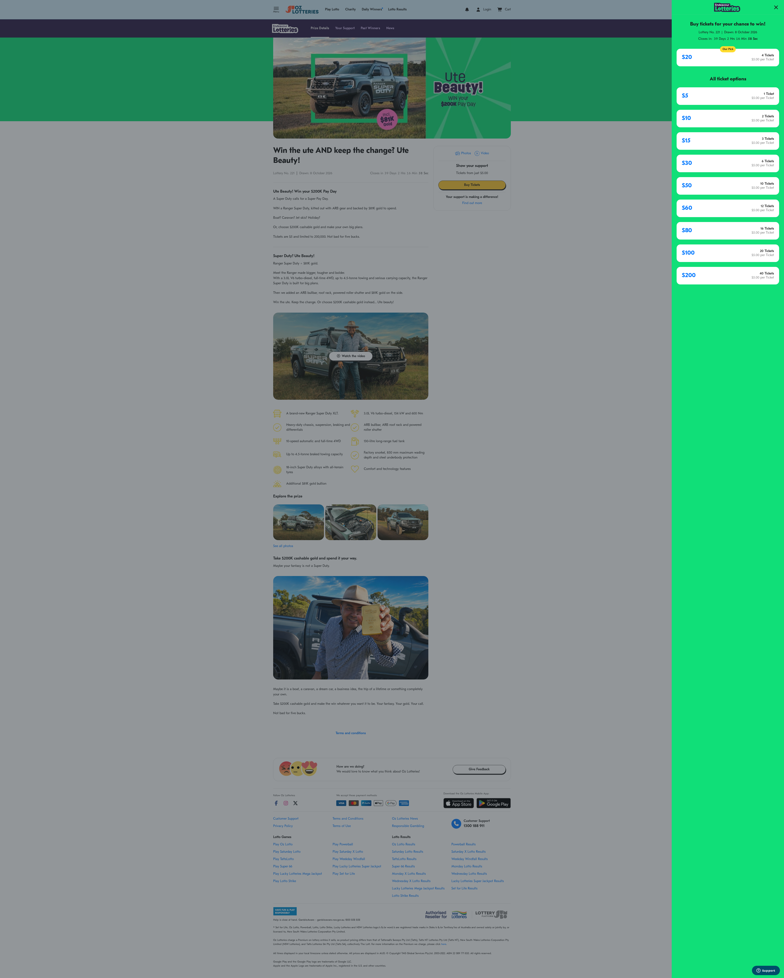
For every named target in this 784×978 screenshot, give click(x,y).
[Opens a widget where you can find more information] (766, 971)
